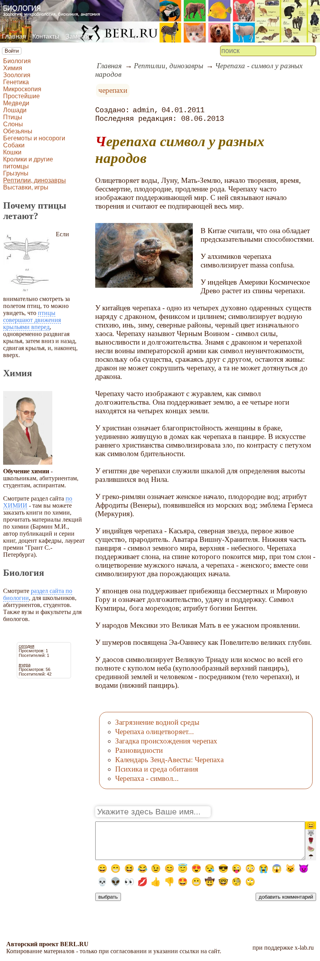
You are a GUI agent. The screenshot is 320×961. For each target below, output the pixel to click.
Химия (12, 68)
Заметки (77, 36)
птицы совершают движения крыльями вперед (32, 320)
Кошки (12, 152)
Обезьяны (17, 131)
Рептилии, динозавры (34, 180)
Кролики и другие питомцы (28, 163)
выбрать (108, 897)
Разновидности (139, 750)
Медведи (16, 103)
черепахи (112, 90)
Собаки (14, 145)
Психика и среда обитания (156, 769)
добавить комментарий (286, 897)
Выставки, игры (25, 187)
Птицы (12, 117)
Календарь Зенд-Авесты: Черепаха (169, 760)
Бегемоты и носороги (34, 138)
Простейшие (21, 96)
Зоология (16, 75)
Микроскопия (22, 89)
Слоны (13, 124)
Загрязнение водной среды (157, 722)
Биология (17, 61)
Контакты (45, 36)
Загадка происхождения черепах (166, 741)
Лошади (15, 110)
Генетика (16, 82)
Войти (12, 51)
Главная (14, 36)
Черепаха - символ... (147, 778)
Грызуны (15, 173)
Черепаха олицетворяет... (154, 731)
